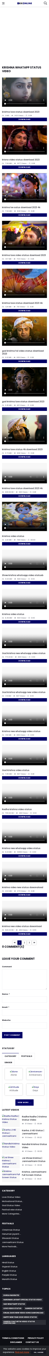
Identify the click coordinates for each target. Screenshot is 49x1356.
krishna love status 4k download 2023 (22, 449)
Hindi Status (8, 1262)
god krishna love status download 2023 (23, 401)
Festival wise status (12, 1209)
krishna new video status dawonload (22, 926)
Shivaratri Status (10, 1238)
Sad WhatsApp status (14, 1304)
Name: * (6, 994)
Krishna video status (13, 536)
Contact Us (32, 1342)
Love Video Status (12, 1308)
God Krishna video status (15, 770)
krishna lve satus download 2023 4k (21, 207)
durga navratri (11, 1295)
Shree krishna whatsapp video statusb (22, 575)
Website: (6, 1020)
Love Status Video (11, 1197)
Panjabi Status (9, 1274)
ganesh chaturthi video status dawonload (19, 1322)
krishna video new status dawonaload (22, 887)
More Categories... (11, 1213)
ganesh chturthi (33, 1308)
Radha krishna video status (17, 809)
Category (10, 1056)
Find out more (22, 1352)
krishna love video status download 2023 (24, 255)
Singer (8, 1062)
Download (24, 119)
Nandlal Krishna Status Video (34, 1146)
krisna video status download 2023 (21, 159)
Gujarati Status (9, 1266)
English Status (9, 1270)
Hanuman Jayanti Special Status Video (22, 1299)
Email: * (5, 1007)
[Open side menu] (3, 3)
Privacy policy (36, 1338)
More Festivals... (10, 1246)
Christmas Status (11, 1229)
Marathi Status (9, 1279)
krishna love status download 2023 (20, 111)
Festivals (26, 1056)
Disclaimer (16, 1342)
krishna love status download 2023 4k (22, 303)
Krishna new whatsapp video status (21, 731)
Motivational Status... (12, 1201)
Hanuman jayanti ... (11, 1233)
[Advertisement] (24, 34)
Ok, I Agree (38, 1352)
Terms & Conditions (13, 1338)
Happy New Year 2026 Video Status (20, 1317)
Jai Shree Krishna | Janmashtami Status (33, 1159)
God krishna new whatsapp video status (23, 653)
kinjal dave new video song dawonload (23, 1313)
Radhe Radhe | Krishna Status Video (34, 1118)
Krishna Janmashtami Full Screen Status (34, 1173)
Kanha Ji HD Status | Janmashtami (33, 1132)
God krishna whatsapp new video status (23, 692)
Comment (7, 966)
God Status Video (11, 1205)
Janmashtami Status (13, 1242)
